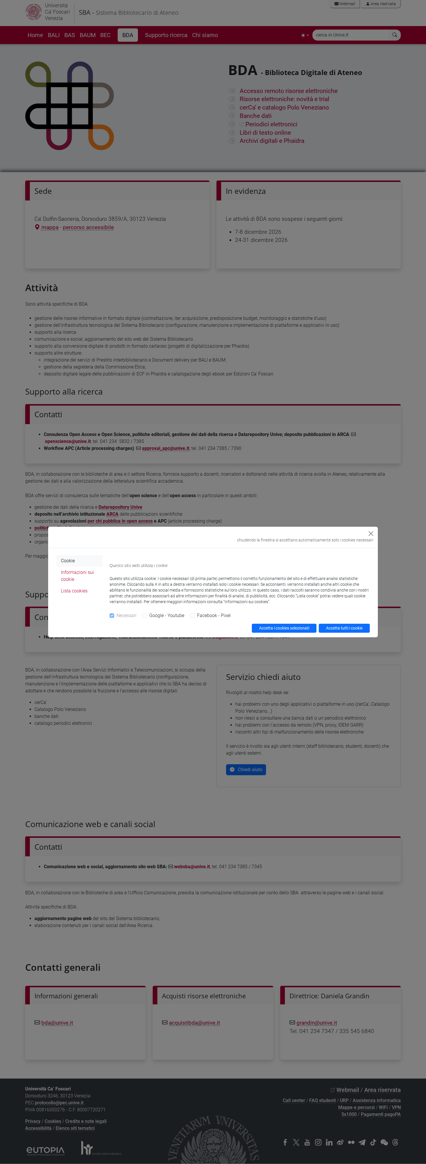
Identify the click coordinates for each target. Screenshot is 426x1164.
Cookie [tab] (68, 560)
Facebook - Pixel (214, 615)
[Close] (371, 533)
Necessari (126, 615)
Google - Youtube (166, 615)
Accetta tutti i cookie (344, 628)
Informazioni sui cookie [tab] (77, 576)
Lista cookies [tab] (74, 591)
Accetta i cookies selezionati (284, 628)
